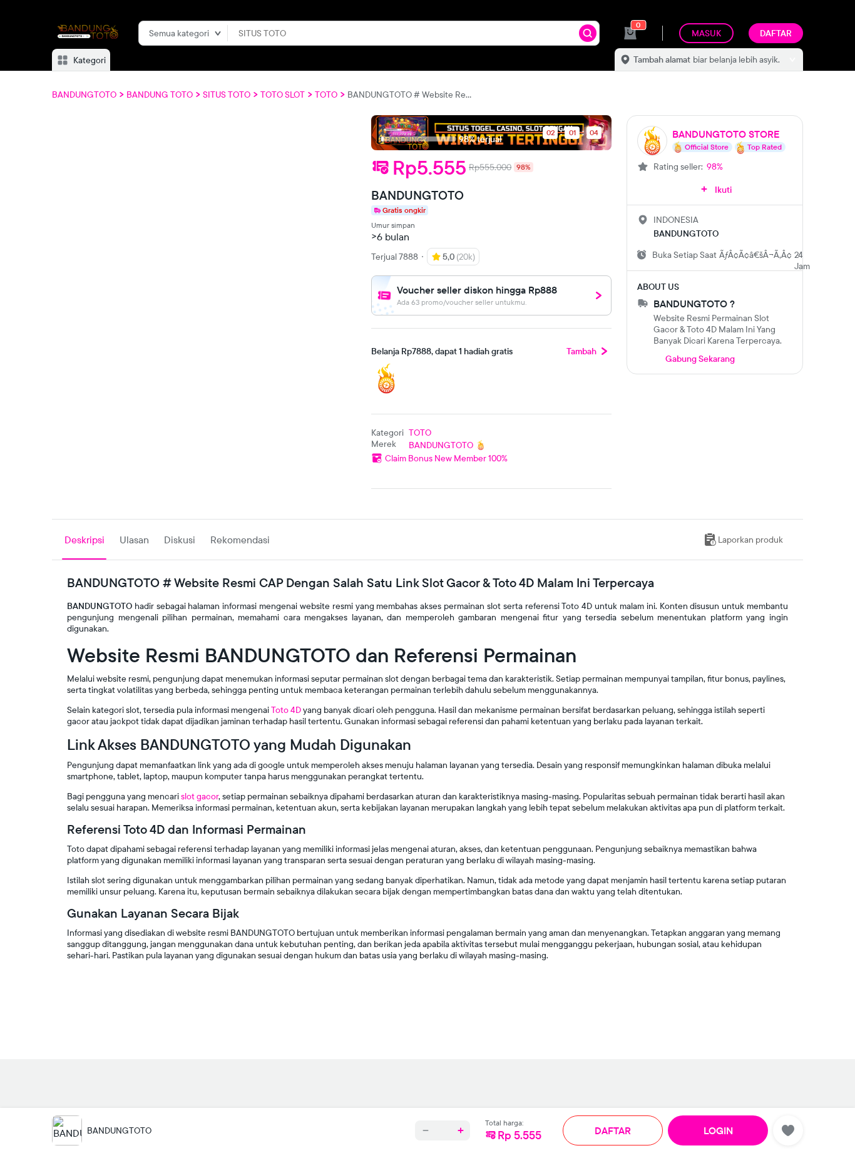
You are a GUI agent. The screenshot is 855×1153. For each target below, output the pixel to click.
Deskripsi (84, 539)
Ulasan (134, 539)
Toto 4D (286, 709)
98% (715, 166)
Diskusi (179, 539)
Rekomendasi (240, 539)
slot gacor (199, 796)
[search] (587, 33)
